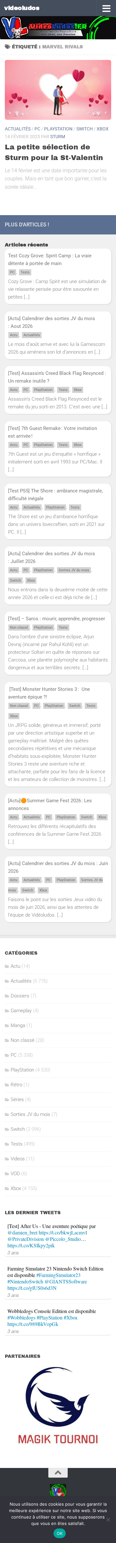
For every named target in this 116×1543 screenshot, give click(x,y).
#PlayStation (50, 1317)
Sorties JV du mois (74, 570)
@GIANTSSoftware (65, 1281)
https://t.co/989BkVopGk (32, 1323)
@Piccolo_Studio (63, 1238)
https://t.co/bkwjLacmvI (63, 1232)
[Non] (108, 1519)
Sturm (57, 136)
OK (60, 1533)
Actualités (18, 128)
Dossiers (20, 996)
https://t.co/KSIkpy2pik (31, 1245)
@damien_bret (22, 1232)
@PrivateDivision (25, 1238)
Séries (17, 1099)
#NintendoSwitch (25, 1281)
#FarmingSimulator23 (58, 1275)
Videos (18, 1159)
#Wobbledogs (21, 1317)
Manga (18, 1025)
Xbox (103, 128)
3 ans (13, 1252)
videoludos (21, 8)
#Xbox (71, 1317)
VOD (15, 1173)
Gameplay (21, 1011)
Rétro (16, 1085)
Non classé (19, 627)
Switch (84, 128)
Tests (25, 272)
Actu (13, 335)
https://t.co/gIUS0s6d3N (32, 1287)
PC (37, 128)
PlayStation (58, 128)
